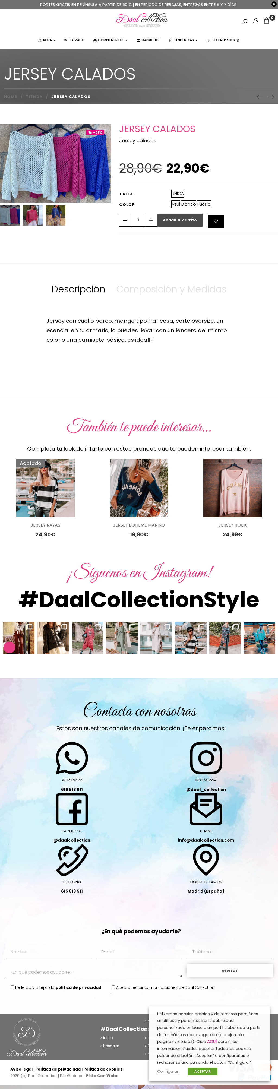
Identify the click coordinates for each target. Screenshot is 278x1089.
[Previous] (260, 96)
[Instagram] (29, 649)
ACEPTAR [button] (202, 1071)
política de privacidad (78, 987)
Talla (126, 194)
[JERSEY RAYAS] (45, 488)
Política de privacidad (58, 1069)
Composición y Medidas (171, 289)
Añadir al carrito (180, 220)
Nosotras (111, 1046)
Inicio (108, 1037)
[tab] (78, 289)
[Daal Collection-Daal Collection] (142, 20)
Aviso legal (21, 1069)
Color (127, 204)
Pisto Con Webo (102, 1075)
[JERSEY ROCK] (232, 488)
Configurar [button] (167, 1071)
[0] (266, 21)
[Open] (18, 638)
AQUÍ (212, 1041)
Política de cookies (102, 1069)
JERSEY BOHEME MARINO (139, 525)
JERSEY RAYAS (45, 525)
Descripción (78, 289)
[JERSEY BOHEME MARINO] (139, 488)
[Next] (271, 96)
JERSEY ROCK (233, 525)
